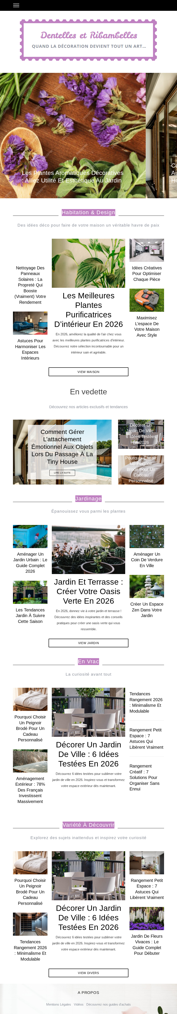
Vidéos (79, 1004)
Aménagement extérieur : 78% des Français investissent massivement (30, 790)
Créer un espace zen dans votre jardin (146, 610)
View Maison (88, 372)
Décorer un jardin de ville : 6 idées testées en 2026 (88, 754)
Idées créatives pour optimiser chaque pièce (147, 273)
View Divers (88, 973)
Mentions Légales (58, 1004)
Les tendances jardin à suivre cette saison (30, 616)
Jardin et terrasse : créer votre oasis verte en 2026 (88, 591)
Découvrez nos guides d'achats (108, 1004)
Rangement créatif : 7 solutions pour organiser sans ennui (145, 777)
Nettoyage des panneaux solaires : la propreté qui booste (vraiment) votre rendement (30, 285)
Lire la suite (62, 473)
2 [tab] (97, 449)
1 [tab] (159, 132)
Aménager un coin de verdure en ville (147, 560)
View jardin (88, 643)
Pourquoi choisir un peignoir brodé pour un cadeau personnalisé (30, 728)
